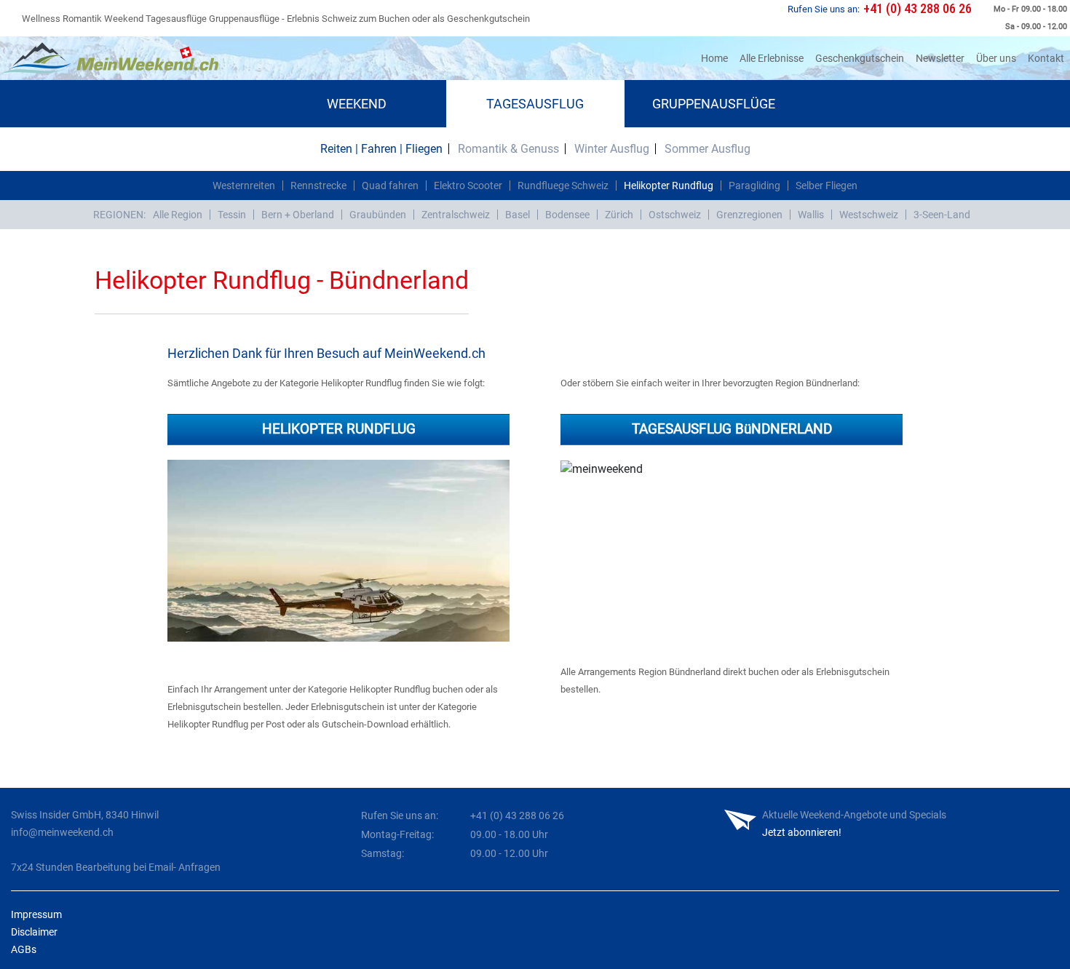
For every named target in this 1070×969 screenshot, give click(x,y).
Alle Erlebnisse (772, 58)
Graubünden (377, 214)
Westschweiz (868, 214)
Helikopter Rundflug (668, 185)
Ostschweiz (675, 214)
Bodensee (567, 214)
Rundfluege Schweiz (563, 185)
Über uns (996, 58)
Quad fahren (390, 185)
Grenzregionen (749, 214)
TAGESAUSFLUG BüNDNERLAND (732, 428)
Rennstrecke (318, 185)
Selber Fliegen (826, 185)
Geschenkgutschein (859, 58)
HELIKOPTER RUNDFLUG (339, 428)
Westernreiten (244, 185)
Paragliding (754, 185)
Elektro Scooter (468, 185)
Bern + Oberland (297, 214)
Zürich (619, 214)
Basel (517, 214)
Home (717, 58)
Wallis (811, 214)
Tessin (232, 214)
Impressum (36, 914)
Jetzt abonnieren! (801, 832)
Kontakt (1046, 58)
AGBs (23, 949)
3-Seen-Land (942, 214)
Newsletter (940, 58)
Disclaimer (34, 932)
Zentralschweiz (455, 214)
